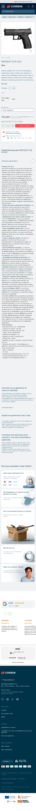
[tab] (12, 658)
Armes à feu (12, 17)
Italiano (16, 787)
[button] (18, 11)
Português (10, 787)
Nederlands (10, 789)
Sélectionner (4, 107)
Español (3, 787)
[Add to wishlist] (3, 93)
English (27, 787)
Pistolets (20, 17)
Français (21, 787)
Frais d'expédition (24, 116)
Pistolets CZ (28, 17)
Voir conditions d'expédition (13, 133)
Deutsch (3, 789)
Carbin (4, 17)
